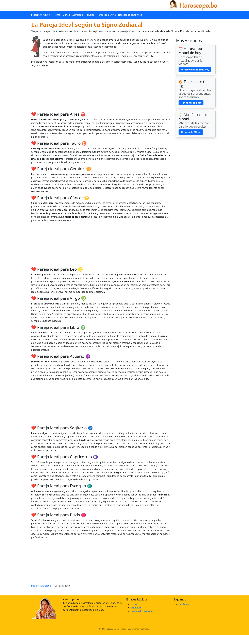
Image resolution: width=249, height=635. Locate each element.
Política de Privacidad (142, 611)
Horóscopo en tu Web (130, 14)
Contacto (136, 607)
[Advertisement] (100, 89)
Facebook (183, 604)
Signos (66, 14)
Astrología (77, 14)
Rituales (90, 14)
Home (57, 14)
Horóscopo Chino (106, 14)
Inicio (34, 585)
